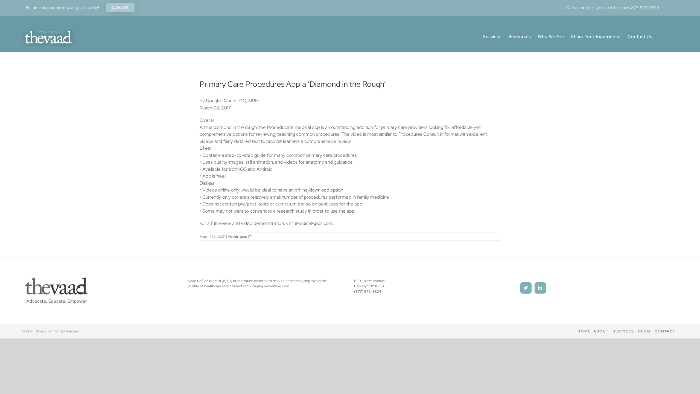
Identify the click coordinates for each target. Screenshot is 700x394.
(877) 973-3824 (367, 291)
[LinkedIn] (540, 288)
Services (623, 331)
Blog (644, 331)
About (601, 331)
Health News (237, 236)
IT (249, 236)
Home (584, 331)
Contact (665, 331)
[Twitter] (526, 288)
